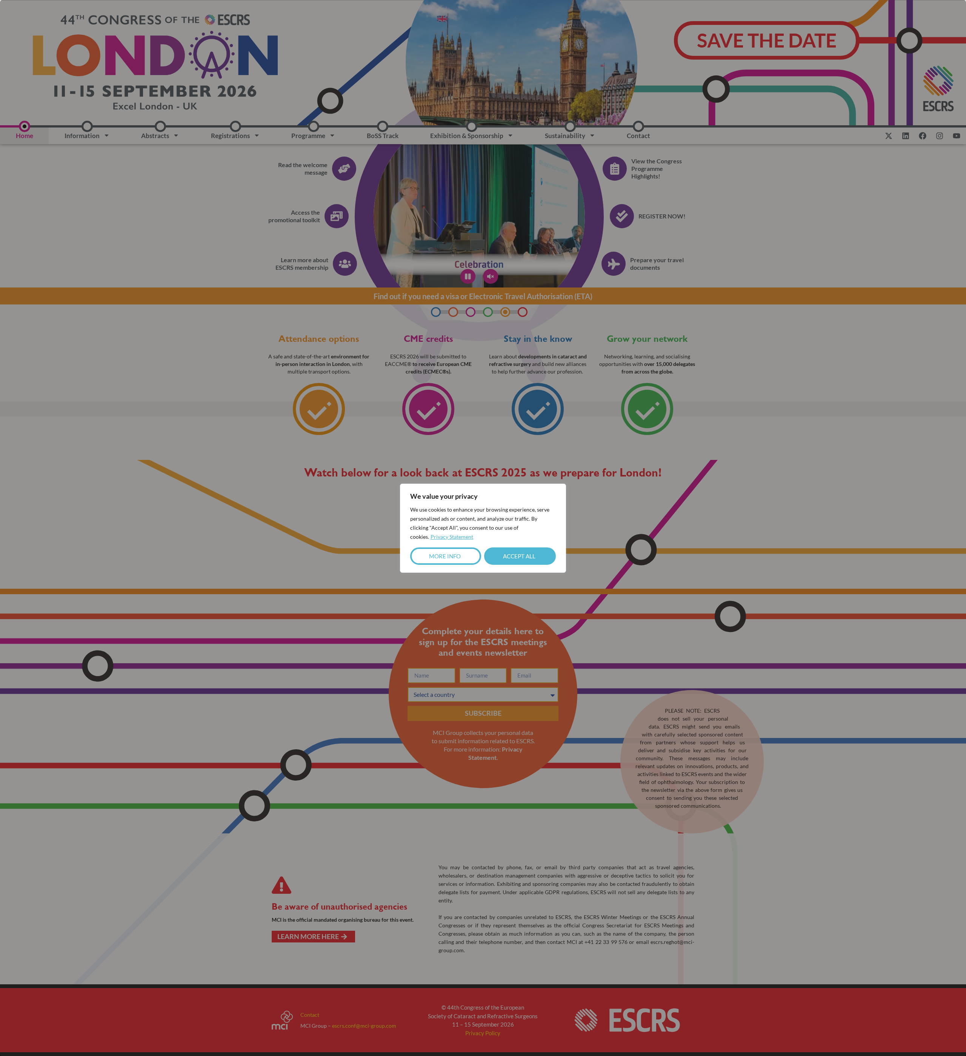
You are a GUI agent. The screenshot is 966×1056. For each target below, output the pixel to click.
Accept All (519, 556)
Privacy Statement (452, 536)
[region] (483, 528)
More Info (445, 556)
